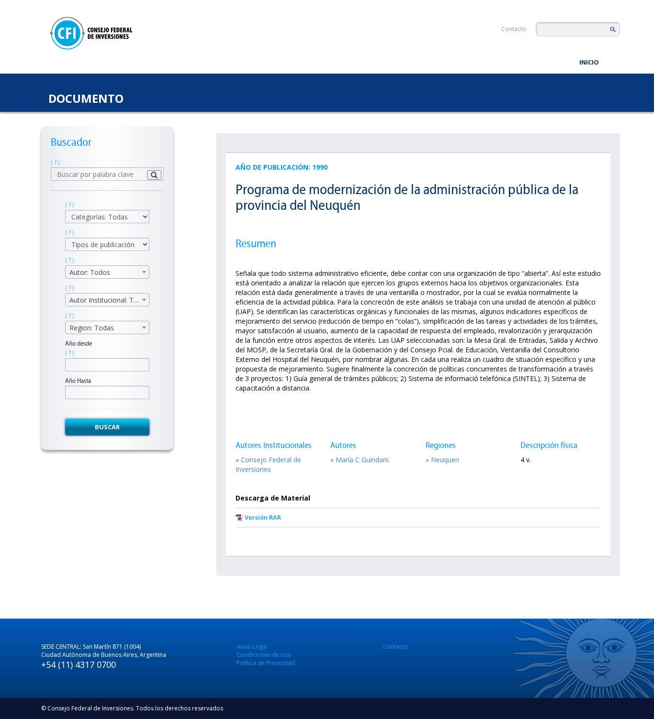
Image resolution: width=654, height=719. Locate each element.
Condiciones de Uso (264, 655)
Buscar (107, 427)
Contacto (513, 29)
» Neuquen (442, 459)
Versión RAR (263, 517)
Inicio (589, 62)
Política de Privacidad (266, 663)
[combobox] (107, 272)
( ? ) (55, 162)
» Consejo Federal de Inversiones (268, 464)
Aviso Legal (252, 647)
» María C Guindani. (360, 459)
